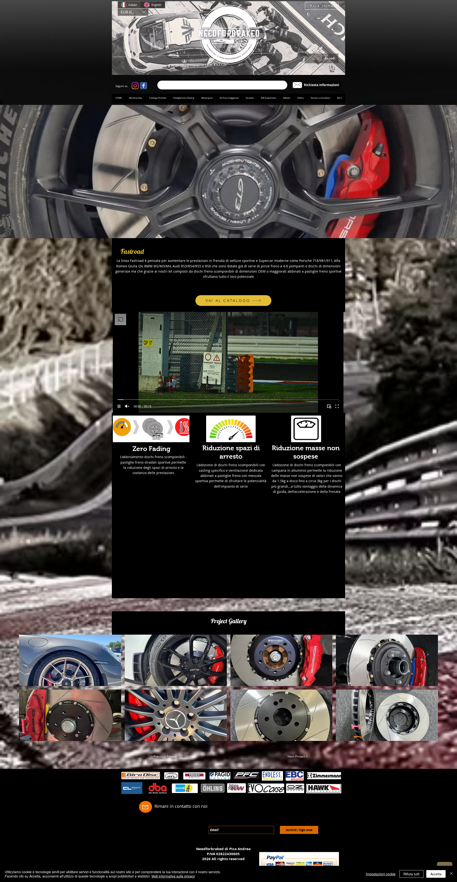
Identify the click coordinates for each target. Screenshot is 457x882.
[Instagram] (135, 85)
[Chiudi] (451, 874)
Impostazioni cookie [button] (381, 874)
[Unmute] (127, 406)
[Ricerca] (222, 85)
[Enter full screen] (337, 406)
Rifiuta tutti (411, 874)
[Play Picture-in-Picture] (329, 406)
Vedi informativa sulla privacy (173, 876)
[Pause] (119, 406)
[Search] (340, 56)
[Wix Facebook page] (143, 85)
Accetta (436, 874)
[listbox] (133, 12)
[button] (133, 12)
